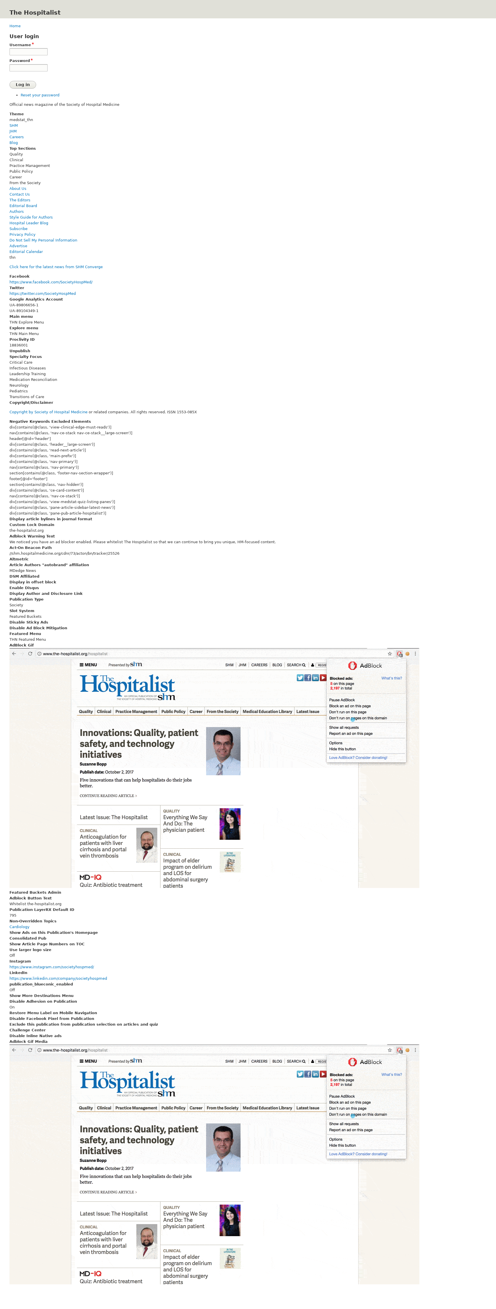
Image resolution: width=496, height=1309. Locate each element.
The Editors (19, 200)
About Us (17, 188)
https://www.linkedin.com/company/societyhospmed (58, 978)
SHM (13, 125)
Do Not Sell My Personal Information (43, 240)
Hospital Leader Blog (28, 223)
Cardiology (19, 927)
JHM (13, 131)
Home (15, 26)
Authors (16, 211)
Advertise (18, 246)
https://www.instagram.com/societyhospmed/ (51, 967)
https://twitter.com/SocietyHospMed (42, 293)
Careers (16, 137)
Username (20, 45)
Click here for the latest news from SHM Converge (56, 267)
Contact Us (19, 194)
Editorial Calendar (26, 252)
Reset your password (40, 95)
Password (19, 61)
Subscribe (18, 229)
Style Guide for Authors (31, 217)
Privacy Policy (22, 234)
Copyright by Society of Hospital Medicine (48, 412)
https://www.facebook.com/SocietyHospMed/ (50, 282)
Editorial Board (23, 206)
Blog (13, 143)
